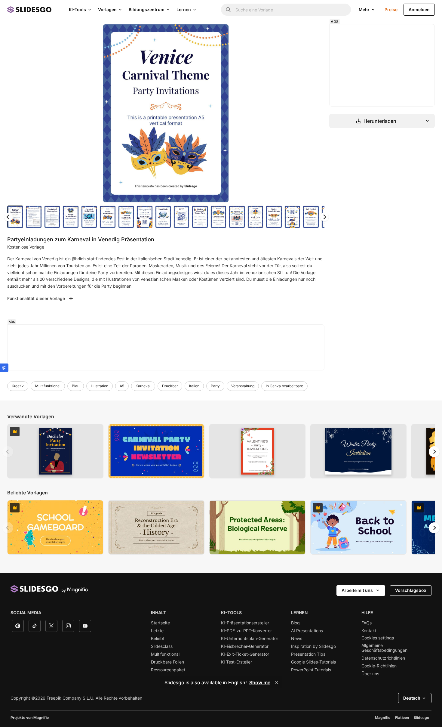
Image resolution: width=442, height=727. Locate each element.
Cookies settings (377, 638)
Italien (194, 386)
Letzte (157, 630)
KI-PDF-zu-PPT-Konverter (246, 630)
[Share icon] (219, 34)
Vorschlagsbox (410, 590)
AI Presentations (307, 630)
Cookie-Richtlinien (379, 666)
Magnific (382, 717)
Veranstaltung (242, 386)
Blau (75, 386)
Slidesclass (162, 646)
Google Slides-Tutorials (313, 662)
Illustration (99, 386)
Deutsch (411, 698)
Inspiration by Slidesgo (313, 646)
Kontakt (368, 630)
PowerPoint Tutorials (311, 669)
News (296, 638)
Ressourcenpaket (168, 669)
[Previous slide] (7, 451)
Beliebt (157, 638)
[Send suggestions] (4, 368)
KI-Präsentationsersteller (245, 622)
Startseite (160, 622)
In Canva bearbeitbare (284, 386)
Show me (259, 682)
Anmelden (419, 9)
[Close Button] (276, 682)
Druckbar (170, 386)
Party (215, 386)
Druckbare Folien (167, 662)
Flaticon (402, 717)
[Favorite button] (203, 34)
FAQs (366, 622)
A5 (122, 386)
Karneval (143, 386)
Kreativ (18, 386)
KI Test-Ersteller (236, 662)
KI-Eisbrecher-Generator (245, 646)
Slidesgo (421, 717)
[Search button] (228, 10)
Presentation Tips (308, 654)
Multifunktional (47, 386)
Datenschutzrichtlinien (383, 658)
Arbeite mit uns (357, 590)
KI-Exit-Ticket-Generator (245, 654)
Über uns (370, 673)
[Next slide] (219, 113)
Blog (295, 622)
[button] (324, 217)
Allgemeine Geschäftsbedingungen (384, 648)
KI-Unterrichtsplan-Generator (249, 638)
